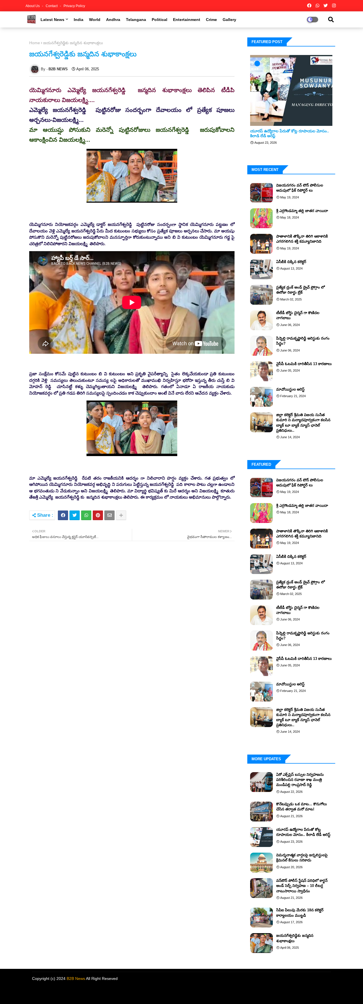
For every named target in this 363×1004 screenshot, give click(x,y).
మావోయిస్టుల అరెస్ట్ (290, 389)
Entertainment (186, 19)
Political (159, 19)
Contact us (292, 992)
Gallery (229, 19)
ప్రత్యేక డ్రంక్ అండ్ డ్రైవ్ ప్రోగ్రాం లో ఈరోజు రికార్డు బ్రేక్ (300, 290)
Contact (52, 6)
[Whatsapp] (86, 515)
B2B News (76, 978)
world (94, 19)
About (274, 992)
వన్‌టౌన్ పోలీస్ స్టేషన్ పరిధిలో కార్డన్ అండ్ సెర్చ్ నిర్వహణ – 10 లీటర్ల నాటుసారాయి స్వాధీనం (302, 885)
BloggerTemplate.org (135, 991)
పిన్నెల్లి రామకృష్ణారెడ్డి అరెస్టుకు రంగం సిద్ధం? (303, 341)
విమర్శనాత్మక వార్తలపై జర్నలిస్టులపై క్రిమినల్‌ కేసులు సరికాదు (302, 857)
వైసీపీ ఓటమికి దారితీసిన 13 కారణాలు (304, 364)
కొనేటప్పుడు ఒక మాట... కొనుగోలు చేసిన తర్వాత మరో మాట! (301, 806)
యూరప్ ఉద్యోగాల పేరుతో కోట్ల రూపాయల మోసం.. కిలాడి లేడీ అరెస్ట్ (289, 133)
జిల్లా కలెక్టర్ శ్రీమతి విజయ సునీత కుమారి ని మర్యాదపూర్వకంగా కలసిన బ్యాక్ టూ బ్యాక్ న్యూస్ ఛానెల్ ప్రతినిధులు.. (303, 423)
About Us (33, 6)
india (78, 19)
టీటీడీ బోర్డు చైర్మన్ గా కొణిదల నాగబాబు (297, 315)
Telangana (136, 19)
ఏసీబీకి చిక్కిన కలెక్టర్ (291, 262)
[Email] (109, 515)
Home (34, 43)
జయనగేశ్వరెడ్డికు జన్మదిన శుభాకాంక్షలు (294, 938)
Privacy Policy (74, 6)
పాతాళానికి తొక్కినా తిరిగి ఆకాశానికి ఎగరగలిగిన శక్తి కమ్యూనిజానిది (302, 238)
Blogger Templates (70, 991)
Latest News (52, 19)
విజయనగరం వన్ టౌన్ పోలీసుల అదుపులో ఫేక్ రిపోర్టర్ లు (299, 187)
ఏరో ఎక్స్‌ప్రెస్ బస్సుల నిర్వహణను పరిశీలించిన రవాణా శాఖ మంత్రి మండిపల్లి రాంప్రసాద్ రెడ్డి (300, 779)
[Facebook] (63, 515)
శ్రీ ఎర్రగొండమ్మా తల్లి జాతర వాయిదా (302, 211)
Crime (211, 19)
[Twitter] (74, 515)
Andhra (113, 19)
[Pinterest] (98, 515)
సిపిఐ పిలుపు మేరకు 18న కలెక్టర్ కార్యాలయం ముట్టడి (300, 912)
